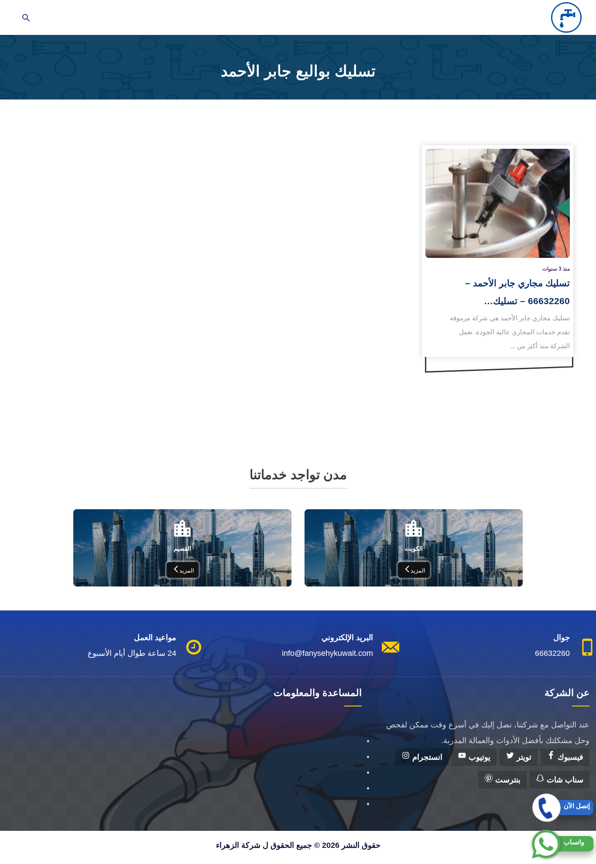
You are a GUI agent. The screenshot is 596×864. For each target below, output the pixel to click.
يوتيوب (478, 757)
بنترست (507, 779)
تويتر (522, 757)
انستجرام (426, 757)
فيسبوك (569, 757)
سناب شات (564, 779)
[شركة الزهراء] (566, 17)
